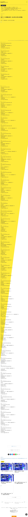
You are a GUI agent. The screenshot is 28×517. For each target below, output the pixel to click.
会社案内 (11, 508)
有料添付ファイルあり (15, 508)
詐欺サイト (3, 459)
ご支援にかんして (11, 507)
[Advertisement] (14, 82)
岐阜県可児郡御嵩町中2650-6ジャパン (22, 458)
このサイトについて (3, 507)
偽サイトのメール (15, 507)
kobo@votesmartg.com (9, 458)
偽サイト (2, 457)
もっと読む (14, 497)
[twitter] (8, 454)
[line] (16, 454)
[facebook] (10, 454)
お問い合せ (7, 507)
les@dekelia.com (14, 458)
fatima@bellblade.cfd (3, 458)
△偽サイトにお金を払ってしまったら (7, 471)
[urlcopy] (19, 454)
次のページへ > (14, 446)
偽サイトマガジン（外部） (24, 507)
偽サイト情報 (19, 507)
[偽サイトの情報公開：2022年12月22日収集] (12, 454)
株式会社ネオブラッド (4, 2)
